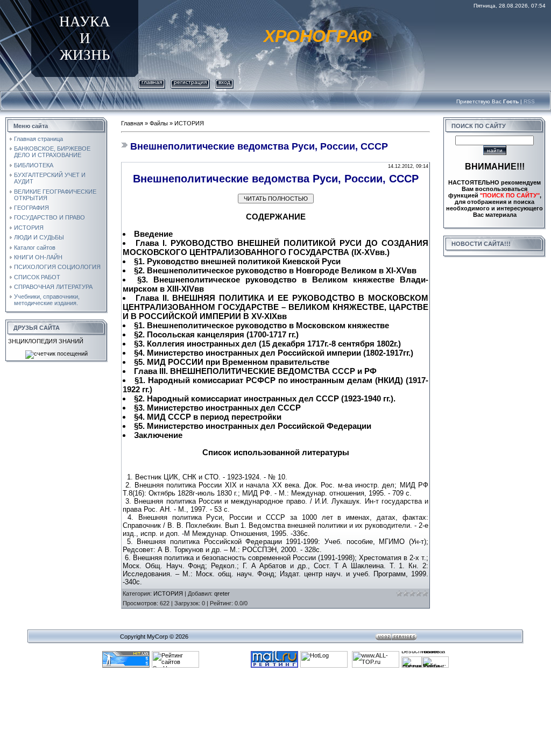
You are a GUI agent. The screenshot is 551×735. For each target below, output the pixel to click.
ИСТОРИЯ (189, 123)
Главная (152, 82)
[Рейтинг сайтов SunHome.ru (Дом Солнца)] (175, 654)
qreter (222, 593)
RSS (529, 101)
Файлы (159, 123)
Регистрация (190, 82)
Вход (224, 82)
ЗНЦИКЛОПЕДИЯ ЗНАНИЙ (45, 341)
